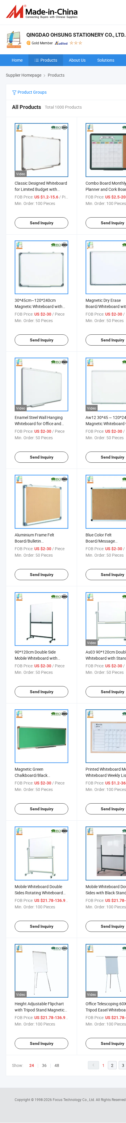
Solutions (105, 60)
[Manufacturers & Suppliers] (43, 11)
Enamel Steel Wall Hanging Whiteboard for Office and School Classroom (39, 423)
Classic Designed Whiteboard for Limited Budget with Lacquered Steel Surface (41, 189)
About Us (77, 60)
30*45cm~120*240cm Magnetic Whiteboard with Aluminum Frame (38, 306)
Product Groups (32, 92)
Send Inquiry (41, 222)
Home (17, 60)
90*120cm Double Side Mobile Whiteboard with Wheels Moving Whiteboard (39, 658)
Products (48, 60)
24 (31, 1065)
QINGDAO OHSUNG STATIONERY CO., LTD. (76, 35)
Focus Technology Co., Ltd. (74, 1099)
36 (44, 1065)
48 (57, 1065)
